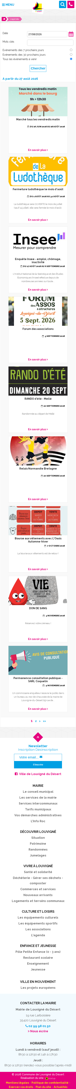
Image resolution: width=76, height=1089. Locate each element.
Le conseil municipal (38, 791)
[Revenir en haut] (38, 740)
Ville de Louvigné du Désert (40, 774)
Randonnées (38, 849)
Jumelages (38, 855)
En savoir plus (37, 120)
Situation (38, 838)
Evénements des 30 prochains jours (24, 54)
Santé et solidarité (38, 872)
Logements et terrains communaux (38, 901)
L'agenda (38, 935)
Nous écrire (39, 1031)
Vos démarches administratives (38, 815)
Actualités (60, 1086)
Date (5, 33)
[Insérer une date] (71, 36)
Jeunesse (38, 969)
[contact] (71, 4)
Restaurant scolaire (38, 957)
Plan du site (43, 1086)
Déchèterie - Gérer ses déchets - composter (38, 880)
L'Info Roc (38, 821)
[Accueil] (4, 19)
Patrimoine (38, 843)
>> (44, 721)
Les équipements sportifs (38, 923)
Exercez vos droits (21, 1086)
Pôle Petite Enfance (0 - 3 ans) (38, 952)
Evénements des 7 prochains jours (23, 50)
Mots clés (8, 41)
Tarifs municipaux (38, 809)
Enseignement (38, 963)
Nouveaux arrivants (38, 895)
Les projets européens (38, 987)
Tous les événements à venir (20, 59)
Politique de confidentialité (50, 1082)
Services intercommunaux (38, 803)
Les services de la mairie (38, 797)
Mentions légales (17, 1082)
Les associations (38, 929)
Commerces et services (38, 889)
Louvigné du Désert (38, 8)
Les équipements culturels (38, 917)
